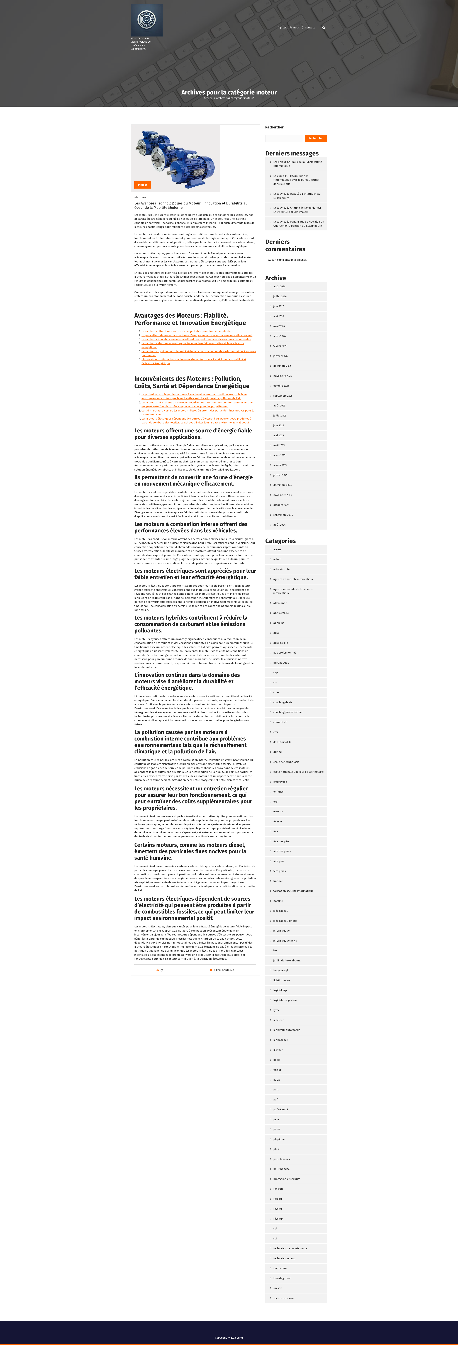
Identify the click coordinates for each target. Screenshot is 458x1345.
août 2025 (279, 405)
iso (275, 950)
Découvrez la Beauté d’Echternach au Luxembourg (297, 195)
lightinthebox (281, 980)
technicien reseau (284, 1258)
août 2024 (279, 524)
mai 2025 (278, 435)
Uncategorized (282, 1278)
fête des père (281, 841)
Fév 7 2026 (140, 197)
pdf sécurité (280, 1109)
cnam (276, 692)
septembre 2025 (283, 395)
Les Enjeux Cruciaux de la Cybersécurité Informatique (297, 164)
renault (278, 1188)
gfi (162, 970)
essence (278, 811)
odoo (276, 1059)
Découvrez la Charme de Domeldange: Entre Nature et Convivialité (297, 209)
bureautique (281, 662)
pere (276, 1119)
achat (277, 559)
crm (275, 732)
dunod (277, 752)
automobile (280, 642)
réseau (277, 1198)
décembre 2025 (282, 365)
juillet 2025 (279, 415)
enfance (278, 791)
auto (276, 632)
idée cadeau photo (285, 920)
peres (276, 1129)
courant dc (280, 722)
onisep (277, 1069)
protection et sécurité (286, 1179)
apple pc (278, 623)
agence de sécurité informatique (293, 579)
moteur (142, 184)
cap (275, 672)
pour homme (281, 1169)
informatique (281, 930)
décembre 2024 (282, 485)
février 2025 (280, 465)
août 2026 (279, 286)
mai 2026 (278, 316)
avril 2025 (279, 445)
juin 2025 (278, 425)
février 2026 (280, 346)
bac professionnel (284, 652)
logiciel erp (280, 990)
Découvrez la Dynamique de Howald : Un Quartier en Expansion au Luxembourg (298, 223)
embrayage (280, 781)
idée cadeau (280, 910)
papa (276, 1079)
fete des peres (282, 851)
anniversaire (281, 613)
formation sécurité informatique (293, 891)
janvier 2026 (280, 356)
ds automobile (282, 742)
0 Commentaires (224, 970)
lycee (276, 1010)
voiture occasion (283, 1298)
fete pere (278, 861)
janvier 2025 (280, 475)
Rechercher (274, 127)
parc (276, 1089)
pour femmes (281, 1159)
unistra (277, 1288)
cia (275, 682)
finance (278, 881)
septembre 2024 (283, 514)
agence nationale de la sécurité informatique (293, 591)
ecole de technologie (286, 762)
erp (275, 801)
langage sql (280, 970)
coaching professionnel (288, 712)
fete (275, 831)
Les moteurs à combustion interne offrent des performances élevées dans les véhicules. (196, 339)
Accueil (208, 98)
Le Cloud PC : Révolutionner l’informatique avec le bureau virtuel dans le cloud (296, 180)
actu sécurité (281, 569)
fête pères (279, 871)
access (277, 549)
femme (277, 821)
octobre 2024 (281, 504)
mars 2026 (279, 336)
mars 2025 (279, 455)
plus (276, 1149)
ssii (275, 1238)
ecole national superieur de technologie (298, 771)
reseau (277, 1208)
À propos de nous (289, 27)
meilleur (278, 1020)
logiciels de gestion (285, 1000)
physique (279, 1139)
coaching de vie (282, 702)
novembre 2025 (282, 375)
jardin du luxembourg (287, 960)
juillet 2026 (280, 296)
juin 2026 (278, 306)
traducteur (280, 1268)
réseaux (278, 1218)
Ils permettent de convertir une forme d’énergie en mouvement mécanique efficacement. (197, 335)
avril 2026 (279, 326)
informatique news (285, 940)
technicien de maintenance (290, 1248)
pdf (275, 1099)
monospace (280, 1040)
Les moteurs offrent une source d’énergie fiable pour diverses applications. (188, 331)
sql (275, 1228)
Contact (310, 27)
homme (278, 901)
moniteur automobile (286, 1030)
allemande (280, 603)
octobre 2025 (281, 385)
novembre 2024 (282, 495)
